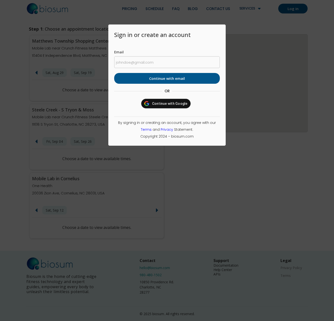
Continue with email (167, 78)
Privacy (167, 129)
